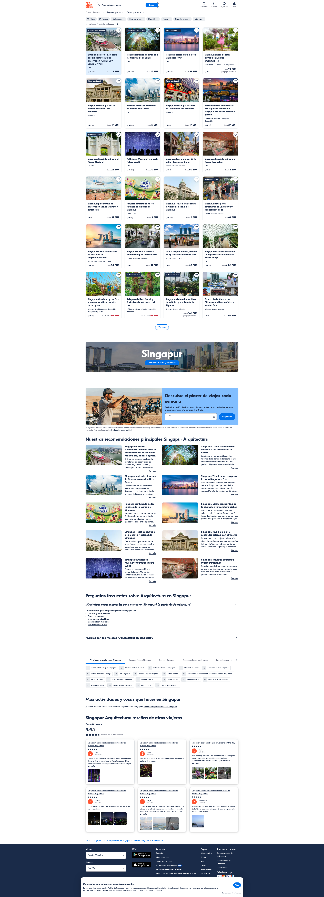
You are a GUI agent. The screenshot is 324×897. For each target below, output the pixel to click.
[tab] (105, 660)
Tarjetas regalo (206, 869)
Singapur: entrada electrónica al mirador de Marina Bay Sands (107, 744)
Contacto (159, 853)
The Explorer (205, 873)
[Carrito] (214, 4)
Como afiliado (222, 867)
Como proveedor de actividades (224, 854)
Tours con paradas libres (98, 619)
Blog (202, 861)
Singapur (97, 840)
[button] (104, 51)
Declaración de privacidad (121, 430)
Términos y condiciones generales (168, 869)
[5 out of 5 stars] (110, 749)
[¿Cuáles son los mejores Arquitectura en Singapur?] (235, 638)
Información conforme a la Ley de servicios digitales (176, 873)
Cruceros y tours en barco (99, 613)
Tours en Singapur (141, 840)
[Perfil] (234, 4)
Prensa (203, 865)
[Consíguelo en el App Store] (141, 865)
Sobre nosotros (206, 853)
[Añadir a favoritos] (118, 30)
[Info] (116, 24)
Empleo (203, 857)
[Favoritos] (204, 4)
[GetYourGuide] (89, 5)
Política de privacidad (164, 861)
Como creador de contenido (223, 861)
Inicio (88, 840)
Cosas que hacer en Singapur (117, 840)
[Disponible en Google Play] (141, 855)
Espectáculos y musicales (98, 622)
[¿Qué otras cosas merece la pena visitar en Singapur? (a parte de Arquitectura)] (235, 604)
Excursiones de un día (97, 624)
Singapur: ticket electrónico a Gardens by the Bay (213, 743)
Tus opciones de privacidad (166, 865)
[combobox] (121, 5)
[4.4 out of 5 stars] (93, 734)
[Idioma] (224, 4)
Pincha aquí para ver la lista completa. (160, 706)
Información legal (162, 857)
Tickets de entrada (96, 616)
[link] (104, 51)
